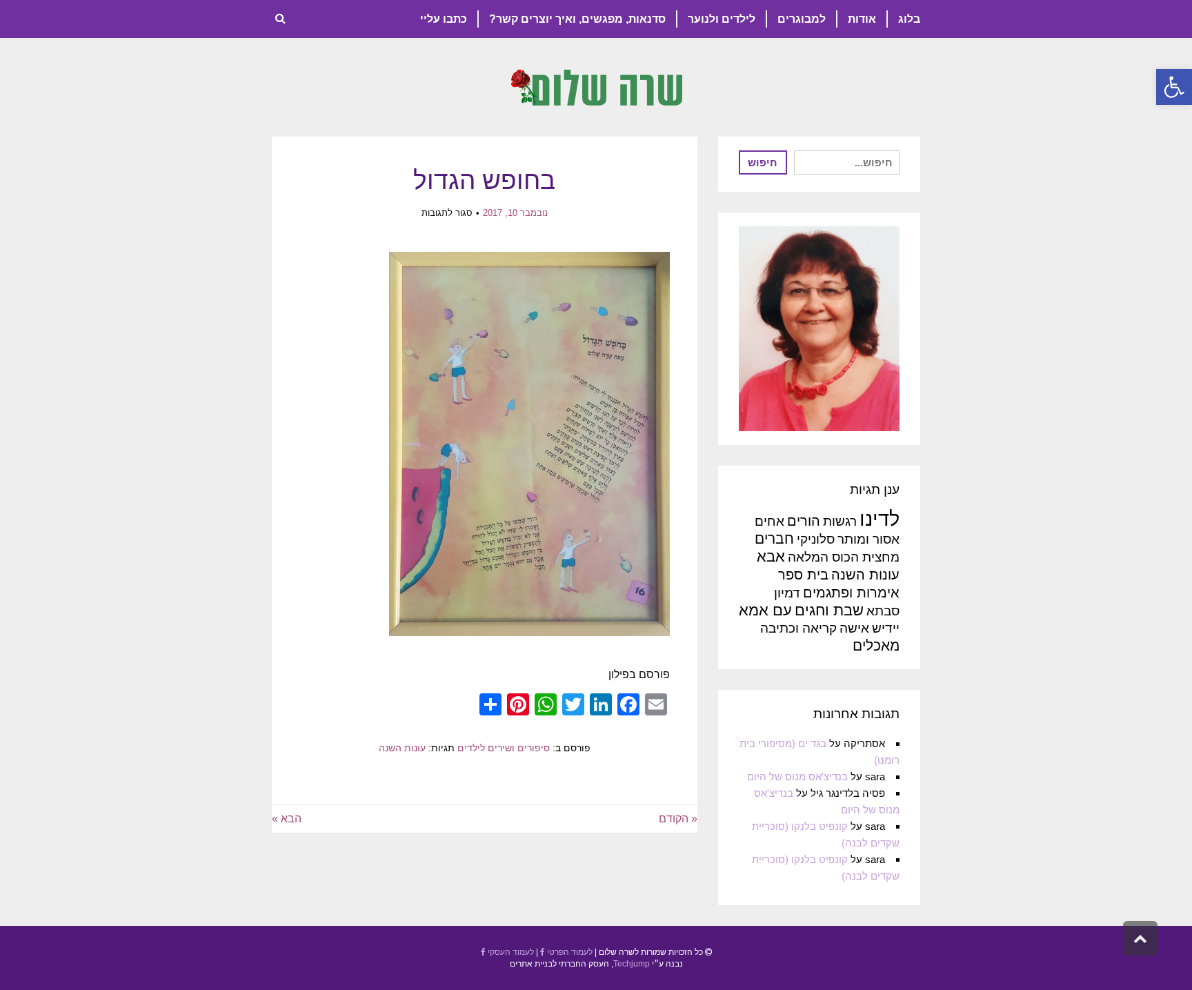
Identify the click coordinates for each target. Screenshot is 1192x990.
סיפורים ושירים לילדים (503, 747)
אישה (854, 628)
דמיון (787, 593)
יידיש (886, 628)
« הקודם (678, 818)
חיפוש (762, 162)
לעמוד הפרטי (569, 952)
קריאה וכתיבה (798, 628)
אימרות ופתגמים (851, 592)
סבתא (883, 611)
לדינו (880, 518)
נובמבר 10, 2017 (515, 213)
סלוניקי (816, 539)
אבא (771, 556)
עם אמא (765, 610)
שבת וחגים (829, 610)
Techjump (631, 964)
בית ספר (803, 574)
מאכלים (876, 645)
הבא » (286, 818)
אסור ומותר (868, 539)
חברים (774, 538)
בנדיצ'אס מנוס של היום (797, 776)
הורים (803, 520)
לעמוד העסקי (510, 952)
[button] (1174, 87)
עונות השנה (402, 747)
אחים (769, 521)
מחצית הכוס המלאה (844, 557)
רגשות (840, 521)
